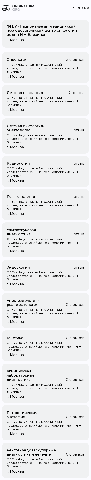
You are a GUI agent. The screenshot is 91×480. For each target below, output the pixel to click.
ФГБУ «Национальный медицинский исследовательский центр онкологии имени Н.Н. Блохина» (42, 30)
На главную (81, 7)
